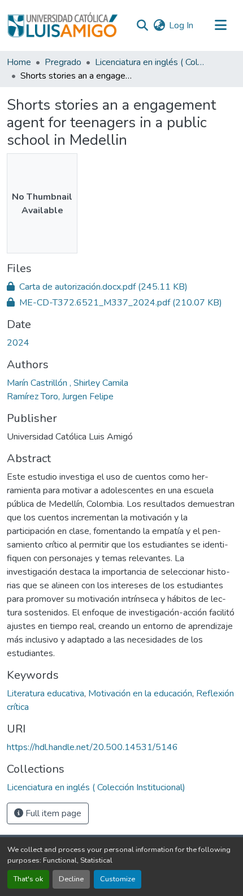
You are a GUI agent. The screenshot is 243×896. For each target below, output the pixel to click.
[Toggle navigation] (220, 25)
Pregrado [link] (63, 62)
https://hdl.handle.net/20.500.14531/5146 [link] (92, 747)
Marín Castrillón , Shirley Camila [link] (67, 383)
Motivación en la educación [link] (140, 693)
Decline (71, 879)
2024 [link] (18, 343)
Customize (117, 879)
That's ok (28, 879)
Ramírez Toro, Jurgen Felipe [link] (60, 396)
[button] (62, 25)
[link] (121, 287)
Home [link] (19, 62)
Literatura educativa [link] (45, 693)
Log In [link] (181, 25)
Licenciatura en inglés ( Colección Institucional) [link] (151, 62)
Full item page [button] (52, 813)
